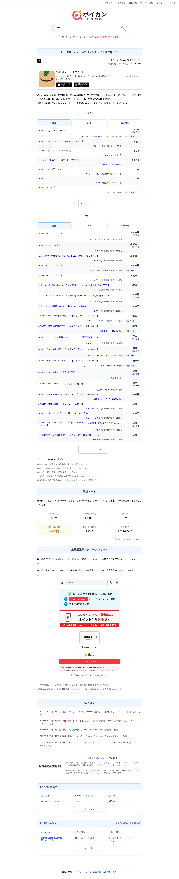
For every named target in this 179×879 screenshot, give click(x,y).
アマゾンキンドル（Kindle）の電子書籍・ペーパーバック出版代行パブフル (73, 285)
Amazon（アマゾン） (48, 187)
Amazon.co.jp (52, 130)
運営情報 (97, 872)
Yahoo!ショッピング (84, 795)
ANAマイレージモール (112, 164)
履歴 (151, 3)
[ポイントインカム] (77, 712)
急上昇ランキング (48, 823)
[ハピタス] (86, 721)
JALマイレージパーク (112, 155)
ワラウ (108, 251)
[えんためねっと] (76, 729)
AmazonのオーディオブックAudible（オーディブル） (63, 413)
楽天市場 (45, 795)
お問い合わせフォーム (74, 480)
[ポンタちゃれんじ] (76, 736)
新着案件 (109, 3)
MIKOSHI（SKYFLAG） (104, 321)
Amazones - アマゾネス (49, 245)
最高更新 (133, 3)
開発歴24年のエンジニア (99, 758)
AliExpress (113, 801)
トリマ (111, 192)
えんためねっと (115, 378)
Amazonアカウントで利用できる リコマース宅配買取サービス (68, 337)
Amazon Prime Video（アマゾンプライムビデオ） (61, 384)
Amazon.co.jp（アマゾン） (51, 169)
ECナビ (107, 146)
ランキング (121, 3)
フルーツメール (105, 270)
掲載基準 (61, 464)
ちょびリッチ (105, 239)
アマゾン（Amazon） (59, 160)
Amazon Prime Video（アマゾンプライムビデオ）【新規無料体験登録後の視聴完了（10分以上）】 (79, 423)
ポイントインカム (103, 174)
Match (113, 832)
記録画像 (135, 132)
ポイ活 (143, 3)
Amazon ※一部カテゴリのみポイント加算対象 (61, 141)
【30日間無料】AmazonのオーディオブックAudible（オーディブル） (71, 435)
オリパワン (80, 832)
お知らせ (87, 872)
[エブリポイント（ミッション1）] (95, 742)
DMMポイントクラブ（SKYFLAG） (107, 399)
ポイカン (41, 459)
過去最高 (125, 123)
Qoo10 (111, 795)
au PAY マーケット (50, 801)
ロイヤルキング (84, 838)
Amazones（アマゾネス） (50, 233)
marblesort (46, 832)
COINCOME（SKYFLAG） (111, 331)
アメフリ (107, 290)
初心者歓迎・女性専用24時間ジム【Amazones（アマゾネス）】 (68, 256)
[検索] (123, 28)
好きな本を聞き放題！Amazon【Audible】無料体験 (62, 306)
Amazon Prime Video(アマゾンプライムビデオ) (68, 316)
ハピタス (107, 280)
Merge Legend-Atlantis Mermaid (51, 839)
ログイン (173, 3)
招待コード (161, 3)
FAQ (114, 872)
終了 (89, 123)
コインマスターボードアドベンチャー (122, 839)
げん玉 (109, 390)
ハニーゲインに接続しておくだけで (89, 37)
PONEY (108, 183)
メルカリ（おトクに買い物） (101, 136)
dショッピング (82, 801)
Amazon (42, 178)
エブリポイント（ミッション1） (101, 366)
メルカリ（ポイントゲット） (102, 355)
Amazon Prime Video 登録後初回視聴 (56, 372)
